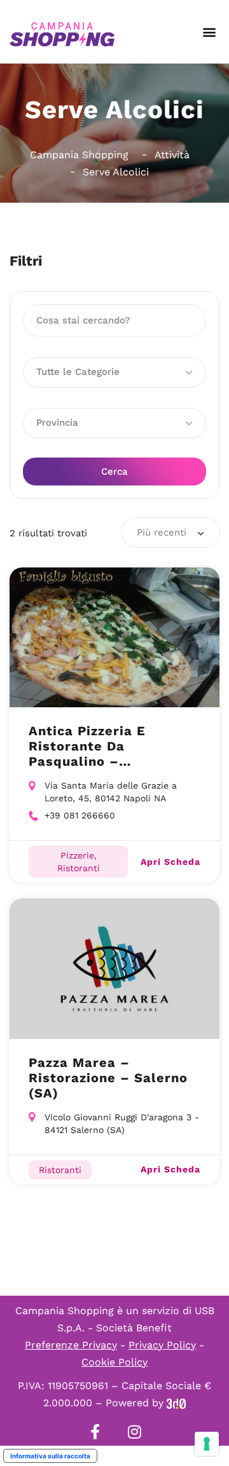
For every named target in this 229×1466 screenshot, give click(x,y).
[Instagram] (134, 1431)
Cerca (114, 471)
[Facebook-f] (94, 1431)
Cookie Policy (114, 1362)
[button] (208, 32)
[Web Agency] (176, 1403)
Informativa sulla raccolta (50, 1456)
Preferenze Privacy (71, 1345)
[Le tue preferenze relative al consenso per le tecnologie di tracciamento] (207, 1444)
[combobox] (170, 532)
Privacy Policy (162, 1345)
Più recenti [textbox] (161, 532)
